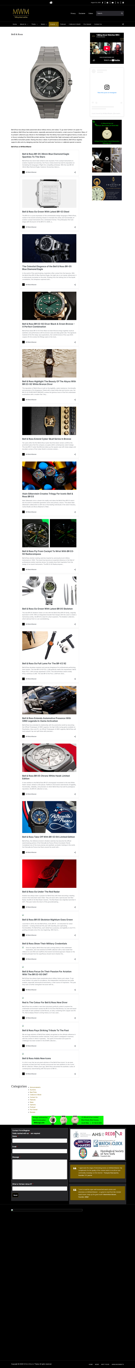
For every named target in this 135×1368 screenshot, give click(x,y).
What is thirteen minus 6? (22, 1184)
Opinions (33, 1104)
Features (33, 1100)
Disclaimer (82, 13)
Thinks (33, 24)
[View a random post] (123, 24)
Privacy (73, 13)
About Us (23, 24)
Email (15, 1147)
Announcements (35, 1087)
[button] (27, 24)
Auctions (33, 1090)
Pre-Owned (87, 24)
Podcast (63, 24)
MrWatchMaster (29, 1364)
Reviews (32, 1112)
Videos (90, 13)
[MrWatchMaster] (51, 2)
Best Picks (33, 1092)
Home (15, 24)
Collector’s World (74, 24)
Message (16, 1157)
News (32, 1102)
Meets (43, 24)
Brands (52, 24)
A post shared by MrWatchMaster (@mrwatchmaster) (108, 113)
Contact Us (98, 24)
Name (15, 1136)
